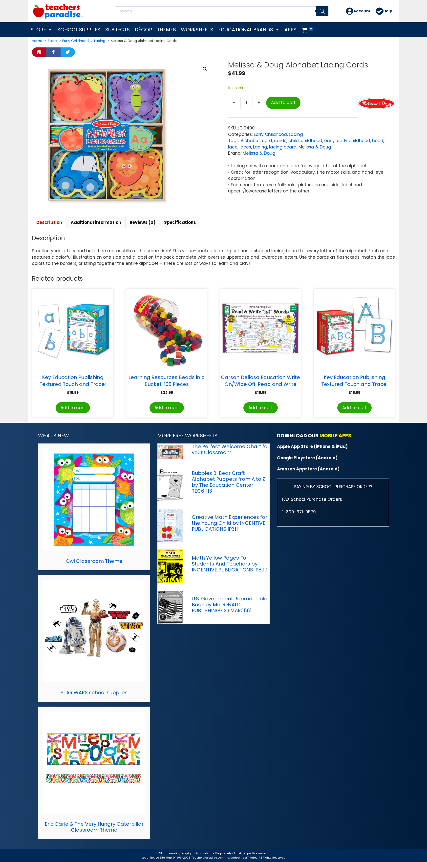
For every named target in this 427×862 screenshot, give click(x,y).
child (293, 141)
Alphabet (250, 141)
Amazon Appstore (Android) (308, 469)
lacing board (283, 147)
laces (245, 147)
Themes (166, 29)
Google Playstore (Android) (307, 458)
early (329, 141)
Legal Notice (150, 858)
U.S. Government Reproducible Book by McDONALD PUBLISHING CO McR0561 (229, 604)
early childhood (353, 141)
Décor (143, 29)
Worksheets (197, 29)
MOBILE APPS (335, 435)
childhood (311, 141)
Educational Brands (245, 29)
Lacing (296, 134)
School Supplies (78, 29)
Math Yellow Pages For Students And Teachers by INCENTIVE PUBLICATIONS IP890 (229, 564)
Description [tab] (49, 222)
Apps (290, 29)
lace (232, 147)
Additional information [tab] (96, 222)
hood (377, 141)
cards (280, 141)
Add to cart (283, 102)
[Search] (322, 11)
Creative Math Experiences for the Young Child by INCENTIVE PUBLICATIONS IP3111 (229, 523)
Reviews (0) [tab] (142, 222)
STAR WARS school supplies (94, 692)
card (267, 141)
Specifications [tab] (180, 222)
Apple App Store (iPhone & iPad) (312, 446)
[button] (204, 69)
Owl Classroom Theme (94, 561)
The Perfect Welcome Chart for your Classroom (230, 449)
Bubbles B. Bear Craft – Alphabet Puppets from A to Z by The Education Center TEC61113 (228, 482)
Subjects (117, 29)
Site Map (166, 858)
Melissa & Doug (315, 147)
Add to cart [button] (73, 408)
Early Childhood (270, 134)
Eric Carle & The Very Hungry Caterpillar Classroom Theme (94, 826)
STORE (38, 29)
